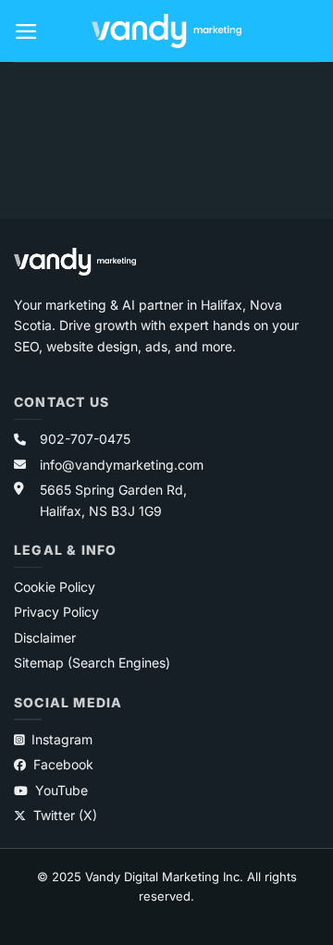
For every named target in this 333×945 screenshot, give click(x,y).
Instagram (61, 739)
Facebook (63, 764)
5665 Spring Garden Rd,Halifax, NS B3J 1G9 (113, 500)
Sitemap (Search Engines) (92, 662)
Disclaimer (45, 637)
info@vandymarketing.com (122, 464)
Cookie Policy (54, 587)
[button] (27, 31)
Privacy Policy (56, 612)
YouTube (61, 790)
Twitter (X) (65, 815)
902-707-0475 (85, 439)
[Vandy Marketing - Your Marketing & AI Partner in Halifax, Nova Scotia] (166, 31)
